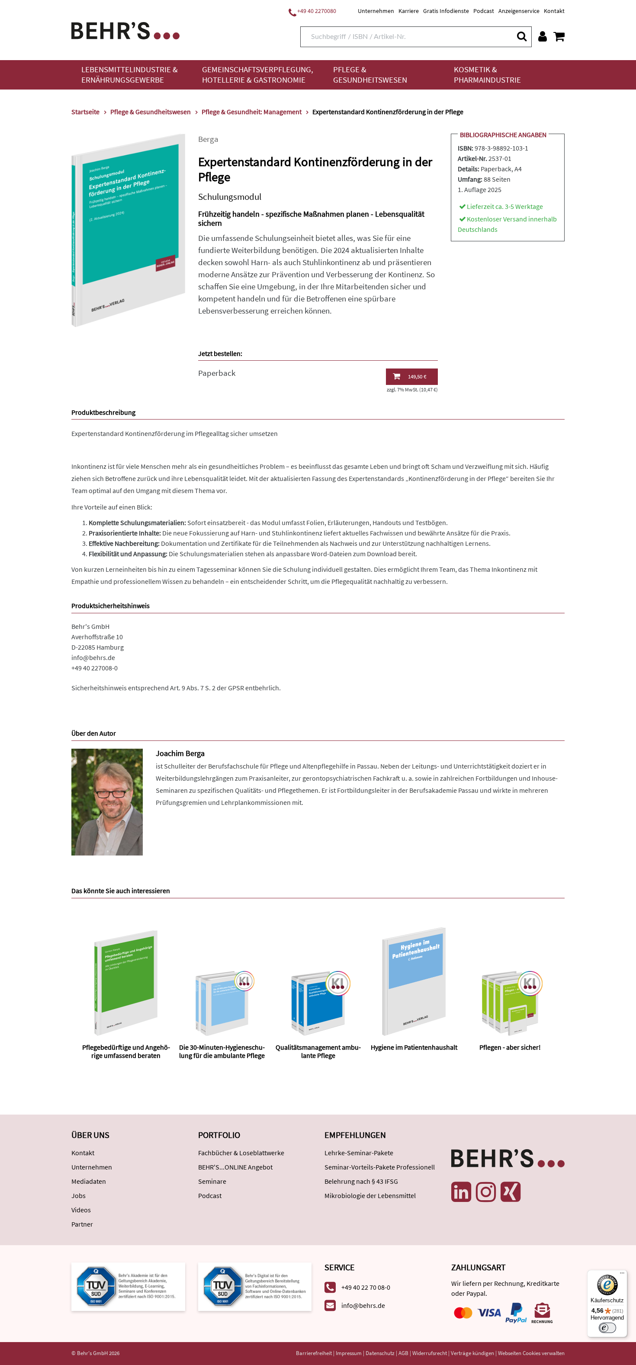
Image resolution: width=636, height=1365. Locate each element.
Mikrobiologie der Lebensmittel (370, 1195)
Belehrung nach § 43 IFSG (361, 1181)
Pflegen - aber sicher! (510, 1047)
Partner (82, 1224)
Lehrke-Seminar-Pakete (358, 1152)
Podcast (483, 11)
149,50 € (417, 376)
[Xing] (510, 1192)
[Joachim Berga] (107, 801)
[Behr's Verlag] (125, 30)
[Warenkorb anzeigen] (559, 36)
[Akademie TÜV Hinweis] (255, 1286)
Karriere (408, 11)
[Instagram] (486, 1192)
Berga (208, 139)
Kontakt (554, 11)
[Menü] (622, 1275)
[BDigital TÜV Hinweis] (128, 1286)
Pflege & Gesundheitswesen (370, 74)
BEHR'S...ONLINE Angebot (235, 1167)
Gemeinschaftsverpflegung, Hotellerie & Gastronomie (257, 74)
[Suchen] (521, 36)
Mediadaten (88, 1181)
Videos (81, 1209)
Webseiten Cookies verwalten (531, 1353)
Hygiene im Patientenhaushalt (414, 1047)
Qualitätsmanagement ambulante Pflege (318, 1051)
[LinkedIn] (461, 1192)
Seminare (212, 1181)
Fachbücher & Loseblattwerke (241, 1152)
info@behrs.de (93, 657)
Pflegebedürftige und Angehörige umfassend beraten (126, 1051)
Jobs (78, 1195)
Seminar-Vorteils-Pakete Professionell (379, 1167)
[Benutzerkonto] (542, 36)
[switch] (607, 1328)
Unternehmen (376, 11)
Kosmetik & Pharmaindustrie (487, 74)
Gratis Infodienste (446, 11)
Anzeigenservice (519, 11)
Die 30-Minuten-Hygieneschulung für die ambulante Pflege (222, 1051)
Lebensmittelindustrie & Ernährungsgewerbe (129, 74)
